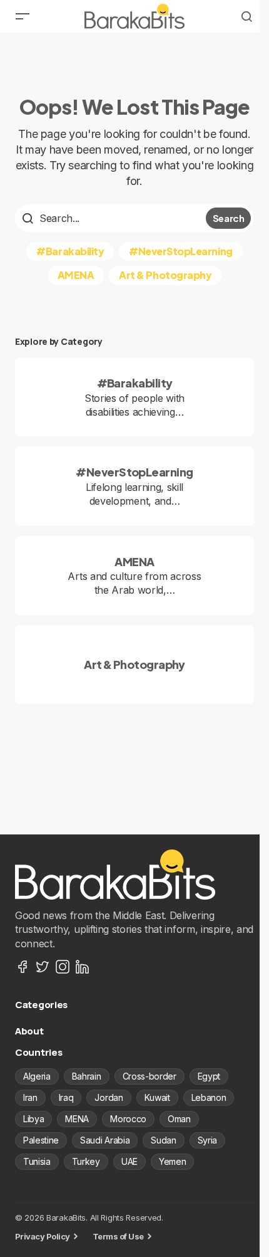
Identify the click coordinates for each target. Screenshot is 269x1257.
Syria (207, 1140)
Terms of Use (118, 1236)
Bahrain (86, 1076)
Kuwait (157, 1097)
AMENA (76, 274)
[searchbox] (112, 218)
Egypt (209, 1076)
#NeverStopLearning (180, 251)
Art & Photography (165, 274)
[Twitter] (43, 967)
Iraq (66, 1097)
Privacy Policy (42, 1236)
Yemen (172, 1161)
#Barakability (70, 251)
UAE (129, 1161)
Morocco (128, 1118)
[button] (23, 16)
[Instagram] (63, 967)
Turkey (86, 1161)
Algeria (37, 1076)
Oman (179, 1118)
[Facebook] (23, 967)
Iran (30, 1097)
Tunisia (37, 1161)
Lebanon (208, 1097)
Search (229, 218)
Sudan (163, 1140)
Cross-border (149, 1076)
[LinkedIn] (83, 967)
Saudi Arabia (104, 1140)
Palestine (41, 1140)
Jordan (108, 1097)
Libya (33, 1118)
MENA (77, 1118)
